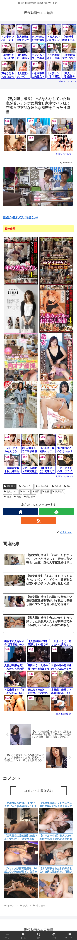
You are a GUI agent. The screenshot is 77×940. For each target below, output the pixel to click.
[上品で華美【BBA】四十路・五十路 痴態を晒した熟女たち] (20, 308)
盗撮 (47, 491)
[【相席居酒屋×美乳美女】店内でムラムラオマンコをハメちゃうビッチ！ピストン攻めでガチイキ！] (15, 143)
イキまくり (27, 486)
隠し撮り (11, 486)
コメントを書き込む (38, 791)
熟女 (69, 486)
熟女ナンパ (12, 491)
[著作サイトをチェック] (20, 511)
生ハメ (26, 491)
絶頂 (9, 496)
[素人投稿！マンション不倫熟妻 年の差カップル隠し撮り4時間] (20, 260)
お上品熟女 (43, 486)
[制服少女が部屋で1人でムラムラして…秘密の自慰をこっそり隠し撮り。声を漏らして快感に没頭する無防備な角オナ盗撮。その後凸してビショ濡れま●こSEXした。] (20, 356)
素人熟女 (59, 491)
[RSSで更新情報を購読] (38, 520)
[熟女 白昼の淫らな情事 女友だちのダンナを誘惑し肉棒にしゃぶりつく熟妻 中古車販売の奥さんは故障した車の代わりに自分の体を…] (56, 356)
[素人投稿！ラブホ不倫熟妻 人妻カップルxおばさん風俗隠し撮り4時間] (56, 308)
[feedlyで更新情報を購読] (56, 511)
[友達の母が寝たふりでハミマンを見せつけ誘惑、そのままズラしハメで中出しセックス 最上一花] (56, 404)
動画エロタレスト (67, 81)
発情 (37, 491)
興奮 (19, 496)
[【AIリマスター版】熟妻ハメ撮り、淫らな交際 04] (20, 404)
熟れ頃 (58, 486)
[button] (69, 629)
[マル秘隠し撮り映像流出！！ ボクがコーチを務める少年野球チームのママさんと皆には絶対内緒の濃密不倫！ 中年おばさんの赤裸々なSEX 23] (56, 260)
